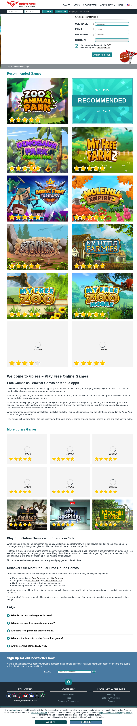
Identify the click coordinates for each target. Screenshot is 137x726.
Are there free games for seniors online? (32, 630)
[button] (68, 682)
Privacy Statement (39, 712)
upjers (21, 4)
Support (111, 701)
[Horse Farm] (102, 344)
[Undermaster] (112, 482)
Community (106, 5)
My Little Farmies (55, 578)
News (77, 5)
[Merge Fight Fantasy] (37, 199)
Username (81, 24)
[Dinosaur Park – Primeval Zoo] (37, 150)
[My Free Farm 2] (102, 150)
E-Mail (79, 29)
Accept (50, 722)
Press (68, 698)
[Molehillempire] (112, 515)
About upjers (68, 694)
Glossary (111, 694)
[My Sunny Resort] (112, 449)
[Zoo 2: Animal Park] (0, 40)
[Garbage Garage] (27, 515)
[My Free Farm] (70, 482)
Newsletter (90, 5)
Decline (86, 722)
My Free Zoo (33, 581)
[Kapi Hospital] (70, 515)
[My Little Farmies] (102, 247)
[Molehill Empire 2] (102, 199)
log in (95, 17)
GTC (109, 45)
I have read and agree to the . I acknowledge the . (96, 46)
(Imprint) (15, 710)
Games (66, 5)
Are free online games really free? (29, 646)
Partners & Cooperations (68, 701)
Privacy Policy (103, 48)
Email (47, 672)
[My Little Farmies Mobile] (37, 344)
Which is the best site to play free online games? (37, 638)
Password (81, 34)
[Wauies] (70, 449)
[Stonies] (37, 247)
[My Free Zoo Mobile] (102, 296)
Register (61, 11)
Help (121, 5)
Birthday (80, 40)
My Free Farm (35, 578)
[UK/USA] (129, 5)
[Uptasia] (27, 482)
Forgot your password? (79, 11)
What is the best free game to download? (33, 623)
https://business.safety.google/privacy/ (115, 712)
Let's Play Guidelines (111, 698)
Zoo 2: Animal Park (53, 581)
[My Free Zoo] (37, 296)
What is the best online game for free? (31, 615)
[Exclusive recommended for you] (102, 101)
